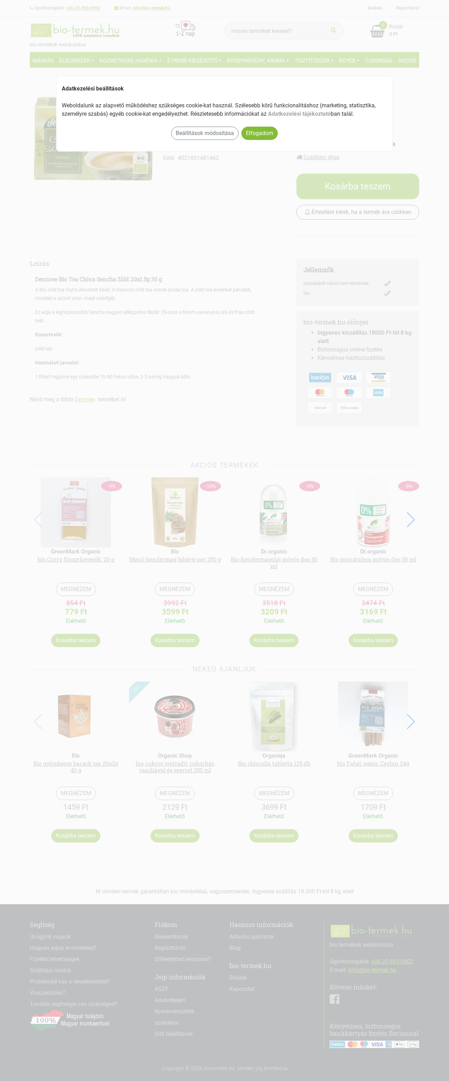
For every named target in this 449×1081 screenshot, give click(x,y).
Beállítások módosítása (205, 133)
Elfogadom (259, 133)
